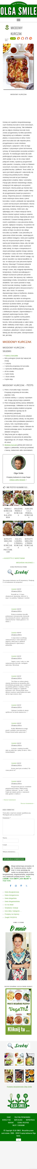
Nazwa (5, 838)
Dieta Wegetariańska (12, 901)
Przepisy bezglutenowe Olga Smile (19, 1087)
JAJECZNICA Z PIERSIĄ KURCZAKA (29, 512)
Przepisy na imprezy (12, 914)
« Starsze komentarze (9, 800)
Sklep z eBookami (18, 1125)
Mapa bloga (18, 1120)
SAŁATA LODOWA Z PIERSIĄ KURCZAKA (18, 543)
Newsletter (6, 1120)
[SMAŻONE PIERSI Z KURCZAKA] (18, 505)
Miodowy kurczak (10, 445)
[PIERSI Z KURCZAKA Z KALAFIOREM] (8, 505)
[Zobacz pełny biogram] (26, 480)
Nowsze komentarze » (27, 803)
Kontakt (11, 1122)
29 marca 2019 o (16, 591)
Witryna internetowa (9, 851)
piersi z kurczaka (12, 355)
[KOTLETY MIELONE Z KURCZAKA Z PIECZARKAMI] (8, 535)
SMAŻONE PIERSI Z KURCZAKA (18, 511)
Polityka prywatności (22, 1117)
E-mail (5, 845)
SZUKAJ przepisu (23, 1122)
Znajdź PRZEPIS (11, 917)
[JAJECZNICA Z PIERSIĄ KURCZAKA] (29, 505)
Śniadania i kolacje (11, 908)
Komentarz (7, 818)
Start (9, 1117)
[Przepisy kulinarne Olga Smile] (18, 11)
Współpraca (30, 1120)
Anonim (13, 589)
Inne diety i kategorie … (13, 911)
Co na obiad (9, 905)
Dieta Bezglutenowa (12, 892)
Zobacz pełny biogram (17, 480)
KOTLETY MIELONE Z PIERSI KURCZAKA (29, 543)
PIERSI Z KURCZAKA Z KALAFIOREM (8, 512)
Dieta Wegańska (11, 898)
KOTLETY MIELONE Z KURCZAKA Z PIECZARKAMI (8, 545)
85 (14, 38)
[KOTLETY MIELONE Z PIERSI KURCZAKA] (29, 535)
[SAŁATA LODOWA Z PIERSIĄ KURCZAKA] (18, 535)
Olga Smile (6, 40)
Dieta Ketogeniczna (12, 895)
